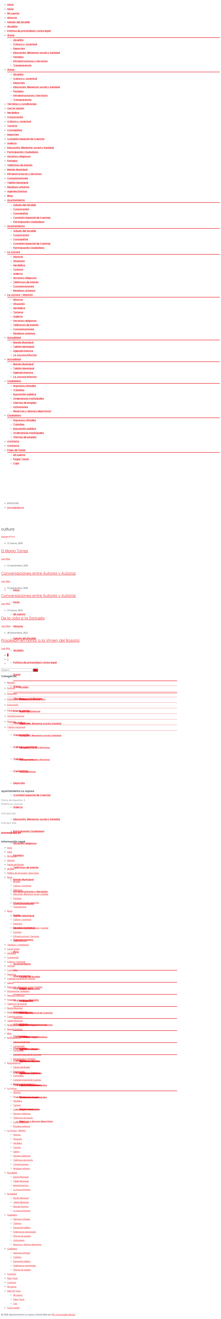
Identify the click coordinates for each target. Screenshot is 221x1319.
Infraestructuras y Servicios (30, 61)
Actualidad (14, 337)
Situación (19, 261)
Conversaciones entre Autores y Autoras (38, 573)
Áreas (10, 35)
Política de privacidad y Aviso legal (29, 31)
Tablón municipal (16, 727)
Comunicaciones (17, 178)
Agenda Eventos (17, 191)
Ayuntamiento (16, 200)
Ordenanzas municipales (28, 398)
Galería (12, 143)
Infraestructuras (15, 715)
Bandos (11, 682)
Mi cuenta (13, 13)
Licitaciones (20, 407)
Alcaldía (12, 26)
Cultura (11, 687)
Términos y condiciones (22, 104)
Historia (12, 17)
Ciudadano (14, 381)
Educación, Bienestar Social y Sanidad (26, 699)
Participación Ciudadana (22, 152)
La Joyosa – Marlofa (20, 295)
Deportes (19, 48)
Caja (16, 463)
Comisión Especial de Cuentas (26, 139)
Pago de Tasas (16, 450)
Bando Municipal (17, 169)
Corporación (15, 117)
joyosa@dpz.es (15, 507)
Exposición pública (24, 394)
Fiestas (11, 710)
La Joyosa (13, 252)
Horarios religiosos (19, 156)
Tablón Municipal (17, 182)
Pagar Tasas (21, 459)
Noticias (11, 721)
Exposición (12, 704)
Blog (10, 195)
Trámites (18, 390)
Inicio (10, 4)
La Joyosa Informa (25, 355)
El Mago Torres (14, 551)
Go (35, 670)
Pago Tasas (12, 1278)
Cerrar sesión (15, 108)
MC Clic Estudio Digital (63, 1314)
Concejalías (14, 130)
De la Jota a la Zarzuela (23, 618)
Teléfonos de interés (19, 165)
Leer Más (5, 558)
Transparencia (22, 65)
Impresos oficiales (24, 386)
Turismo (12, 126)
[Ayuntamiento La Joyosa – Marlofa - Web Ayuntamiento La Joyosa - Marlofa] (41, 496)
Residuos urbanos (18, 187)
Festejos (18, 57)
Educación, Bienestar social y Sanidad (36, 52)
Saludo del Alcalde (18, 22)
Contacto (13, 441)
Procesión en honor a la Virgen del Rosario (40, 640)
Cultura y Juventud (25, 44)
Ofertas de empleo (25, 402)
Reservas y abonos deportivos (32, 411)
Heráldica (13, 112)
